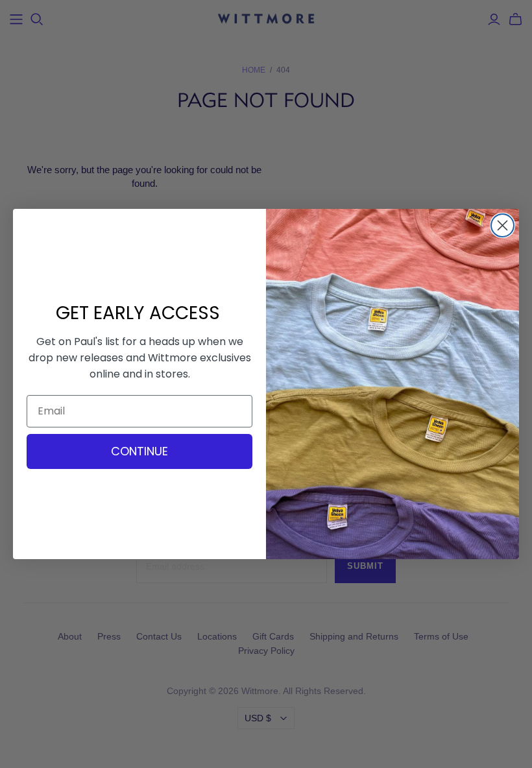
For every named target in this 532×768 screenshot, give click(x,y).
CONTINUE (139, 451)
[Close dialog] (502, 225)
